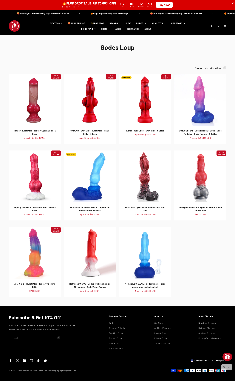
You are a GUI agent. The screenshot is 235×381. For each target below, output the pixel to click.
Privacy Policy (160, 338)
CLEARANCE (133, 28)
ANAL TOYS (157, 23)
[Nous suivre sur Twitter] (17, 361)
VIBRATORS (176, 23)
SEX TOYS (55, 23)
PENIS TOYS (87, 28)
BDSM (104, 28)
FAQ (111, 323)
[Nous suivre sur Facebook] (10, 361)
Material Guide (116, 348)
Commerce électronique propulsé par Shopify (57, 370)
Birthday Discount (206, 328)
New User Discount (207, 323)
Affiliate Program (162, 328)
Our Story (158, 323)
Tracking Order (116, 333)
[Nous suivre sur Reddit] (45, 361)
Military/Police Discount (209, 338)
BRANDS (113, 23)
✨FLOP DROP (97, 23)
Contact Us (114, 343)
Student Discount (206, 333)
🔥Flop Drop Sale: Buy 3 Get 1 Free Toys (105, 13)
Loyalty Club (160, 333)
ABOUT (147, 28)
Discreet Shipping (117, 328)
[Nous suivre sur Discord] (24, 361)
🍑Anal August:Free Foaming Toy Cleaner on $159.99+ (39, 13)
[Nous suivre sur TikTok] (38, 361)
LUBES (118, 28)
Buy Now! (164, 5)
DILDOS (139, 23)
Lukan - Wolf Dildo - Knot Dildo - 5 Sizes (145, 130)
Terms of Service (162, 343)
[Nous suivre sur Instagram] (31, 361)
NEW (128, 23)
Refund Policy (115, 338)
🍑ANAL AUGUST (76, 23)
